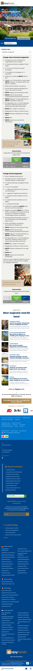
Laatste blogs (11, 525)
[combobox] (10, 43)
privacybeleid (19, 664)
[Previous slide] (2, 26)
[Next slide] (30, 26)
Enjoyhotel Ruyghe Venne (10, 38)
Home (26, 668)
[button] (25, 159)
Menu (31, 668)
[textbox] (10, 43)
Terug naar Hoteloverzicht (24, 38)
